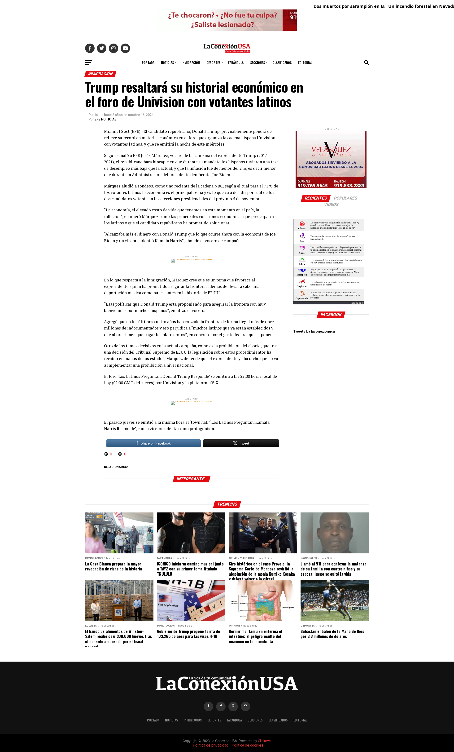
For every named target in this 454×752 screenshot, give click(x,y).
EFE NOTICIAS (106, 119)
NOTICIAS (167, 62)
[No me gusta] (120, 454)
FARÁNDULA (236, 62)
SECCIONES (257, 62)
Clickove (264, 741)
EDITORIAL (305, 62)
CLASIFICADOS (282, 62)
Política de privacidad (210, 745)
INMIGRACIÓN (191, 62)
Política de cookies (247, 745)
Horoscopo (356, 303)
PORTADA (148, 62)
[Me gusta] (106, 454)
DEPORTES (213, 62)
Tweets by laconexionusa (314, 331)
